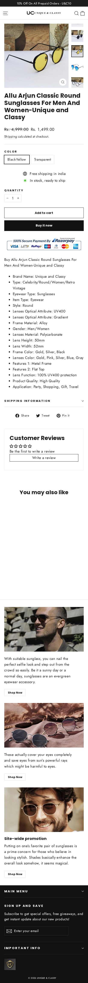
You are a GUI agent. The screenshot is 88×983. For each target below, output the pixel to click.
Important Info (22, 948)
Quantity (13, 190)
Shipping (10, 136)
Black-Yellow (16, 159)
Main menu (16, 891)
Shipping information (27, 401)
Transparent (42, 159)
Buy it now (44, 225)
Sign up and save (24, 906)
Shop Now (15, 692)
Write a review (44, 457)
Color (10, 151)
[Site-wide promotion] (44, 809)
